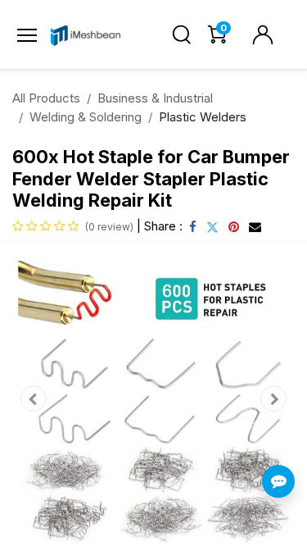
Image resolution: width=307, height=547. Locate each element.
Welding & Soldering (85, 117)
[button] (33, 399)
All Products (46, 98)
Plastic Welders (202, 117)
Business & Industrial (155, 98)
